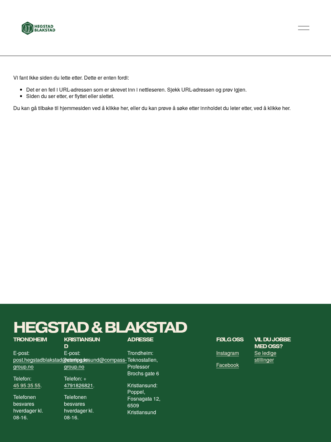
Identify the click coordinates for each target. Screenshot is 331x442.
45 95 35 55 (26, 385)
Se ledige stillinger (265, 356)
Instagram (227, 353)
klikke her (117, 108)
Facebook (227, 365)
